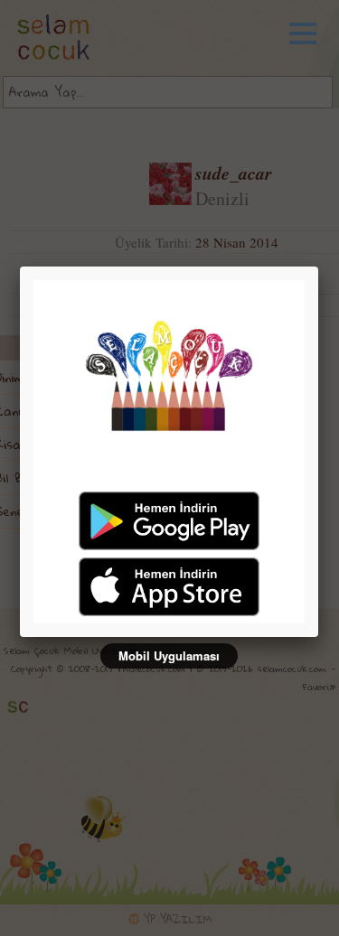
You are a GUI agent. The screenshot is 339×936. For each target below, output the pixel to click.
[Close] (318, 266)
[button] (311, 33)
